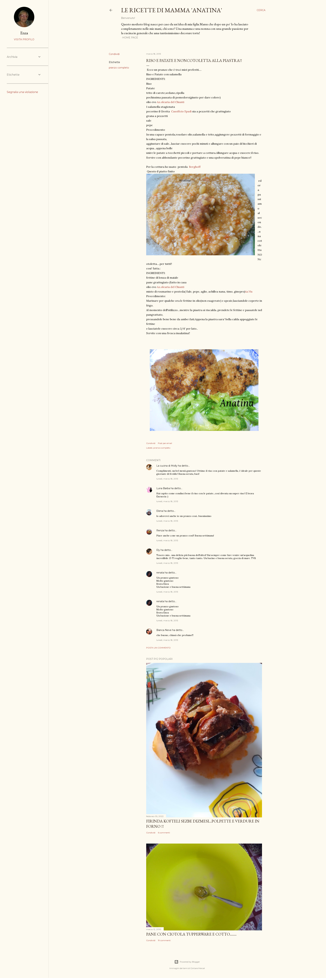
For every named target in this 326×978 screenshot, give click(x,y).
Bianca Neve (163, 630)
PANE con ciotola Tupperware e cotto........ (191, 934)
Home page (130, 37)
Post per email (165, 443)
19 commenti (164, 940)
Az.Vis (248, 291)
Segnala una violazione (22, 92)
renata (160, 572)
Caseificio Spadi (181, 111)
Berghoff (195, 166)
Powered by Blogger (190, 961)
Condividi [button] (114, 54)
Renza (160, 530)
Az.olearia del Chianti (170, 102)
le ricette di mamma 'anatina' (171, 10)
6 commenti (164, 832)
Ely (158, 550)
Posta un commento (158, 647)
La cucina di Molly (166, 465)
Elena (159, 510)
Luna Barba (163, 488)
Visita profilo (24, 39)
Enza (24, 33)
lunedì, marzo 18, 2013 (167, 478)
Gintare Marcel (197, 968)
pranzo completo (119, 67)
